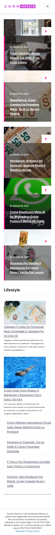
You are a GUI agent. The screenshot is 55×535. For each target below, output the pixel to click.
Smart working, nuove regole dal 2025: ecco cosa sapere (25, 58)
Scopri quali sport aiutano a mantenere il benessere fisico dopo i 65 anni (22, 395)
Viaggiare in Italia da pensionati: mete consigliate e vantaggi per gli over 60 (24, 331)
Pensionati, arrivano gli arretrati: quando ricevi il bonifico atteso (27, 165)
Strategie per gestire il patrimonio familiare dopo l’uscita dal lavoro (27, 268)
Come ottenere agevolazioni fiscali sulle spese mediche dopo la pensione (29, 427)
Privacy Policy (33, 531)
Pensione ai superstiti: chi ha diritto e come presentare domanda (25, 447)
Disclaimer (20, 531)
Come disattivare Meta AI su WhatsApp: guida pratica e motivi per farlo (27, 216)
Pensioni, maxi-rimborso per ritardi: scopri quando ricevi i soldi (26, 481)
